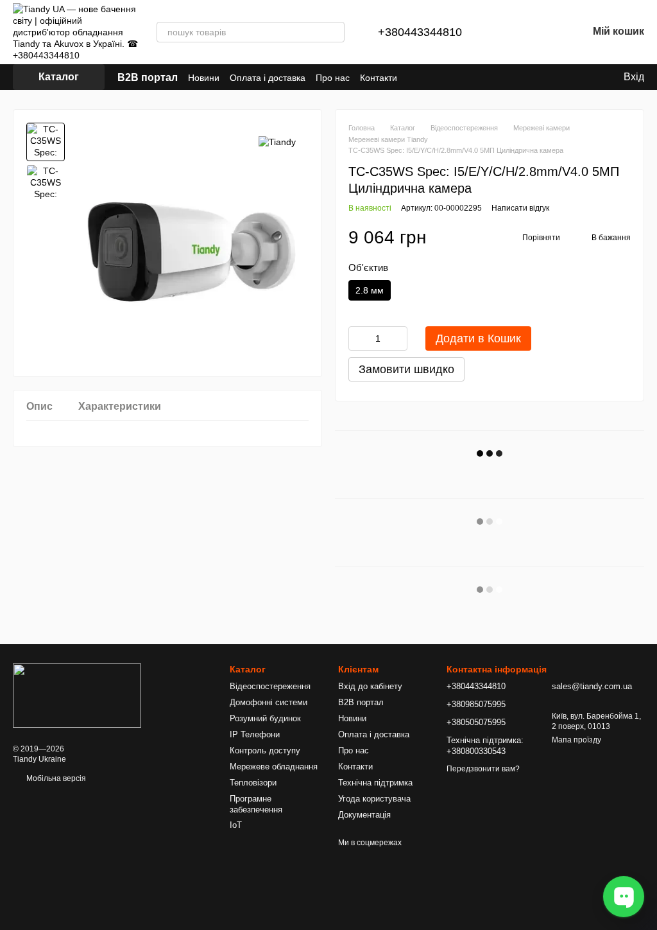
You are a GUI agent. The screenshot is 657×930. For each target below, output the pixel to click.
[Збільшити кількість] (398, 338)
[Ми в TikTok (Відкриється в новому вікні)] (498, 77)
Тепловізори (253, 782)
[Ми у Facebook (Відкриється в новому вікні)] (513, 77)
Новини (203, 78)
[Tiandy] (277, 141)
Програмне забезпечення (256, 804)
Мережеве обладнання (274, 766)
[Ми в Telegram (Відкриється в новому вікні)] (529, 77)
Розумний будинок (265, 718)
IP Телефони (255, 734)
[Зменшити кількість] (358, 338)
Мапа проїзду (576, 739)
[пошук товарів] (334, 32)
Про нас (333, 78)
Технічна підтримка (375, 782)
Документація (364, 815)
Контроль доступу (265, 750)
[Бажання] (544, 32)
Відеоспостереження (270, 686)
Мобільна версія (55, 778)
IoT (236, 825)
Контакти (378, 78)
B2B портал (147, 77)
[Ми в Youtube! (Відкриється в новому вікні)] (559, 77)
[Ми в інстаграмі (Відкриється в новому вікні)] (544, 77)
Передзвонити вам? (483, 768)
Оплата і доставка (267, 78)
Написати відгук (520, 208)
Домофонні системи (268, 702)
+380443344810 (420, 32)
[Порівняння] (510, 32)
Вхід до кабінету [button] (370, 686)
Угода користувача (374, 798)
